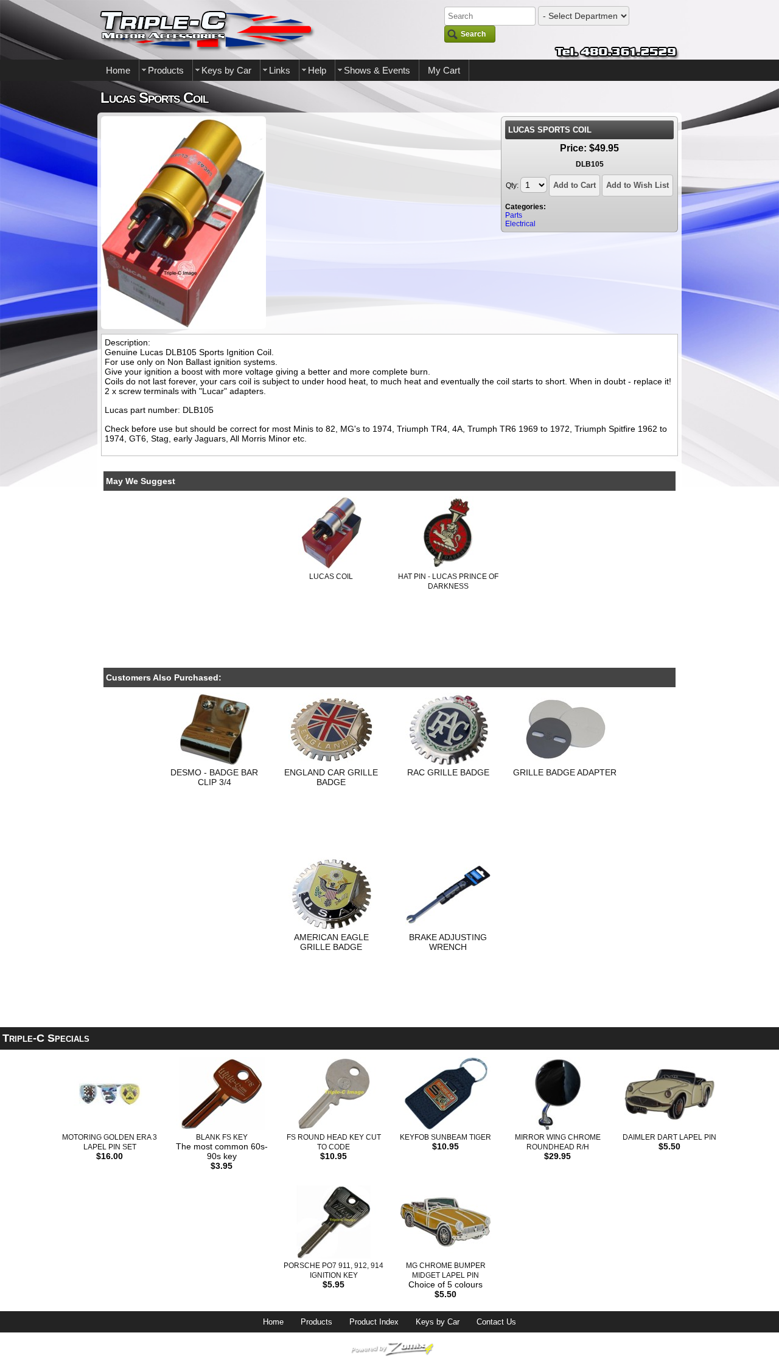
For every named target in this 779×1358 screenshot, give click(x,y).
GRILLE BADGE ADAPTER (565, 772)
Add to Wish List (637, 185)
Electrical (520, 224)
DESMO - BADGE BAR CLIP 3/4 (214, 777)
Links (279, 70)
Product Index (374, 1321)
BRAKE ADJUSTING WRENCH (448, 942)
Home (118, 70)
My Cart (444, 70)
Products (166, 70)
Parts (513, 215)
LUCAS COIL (331, 576)
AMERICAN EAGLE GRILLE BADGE (331, 942)
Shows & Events (377, 70)
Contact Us (496, 1321)
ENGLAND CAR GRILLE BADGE (331, 777)
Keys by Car (226, 70)
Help (317, 70)
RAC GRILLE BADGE (448, 772)
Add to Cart (574, 185)
